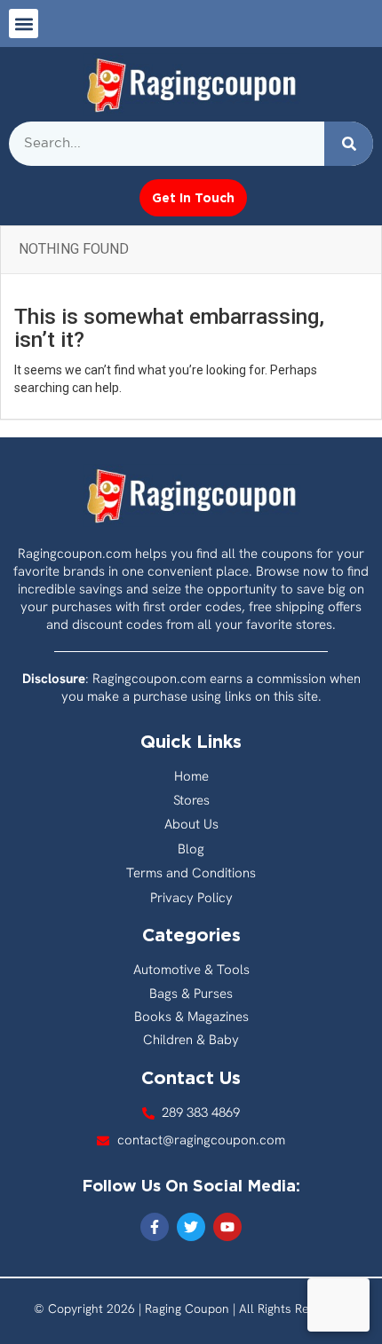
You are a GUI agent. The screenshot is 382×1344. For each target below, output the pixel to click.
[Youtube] (227, 1227)
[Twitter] (191, 1227)
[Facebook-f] (154, 1227)
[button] (23, 23)
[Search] (348, 144)
